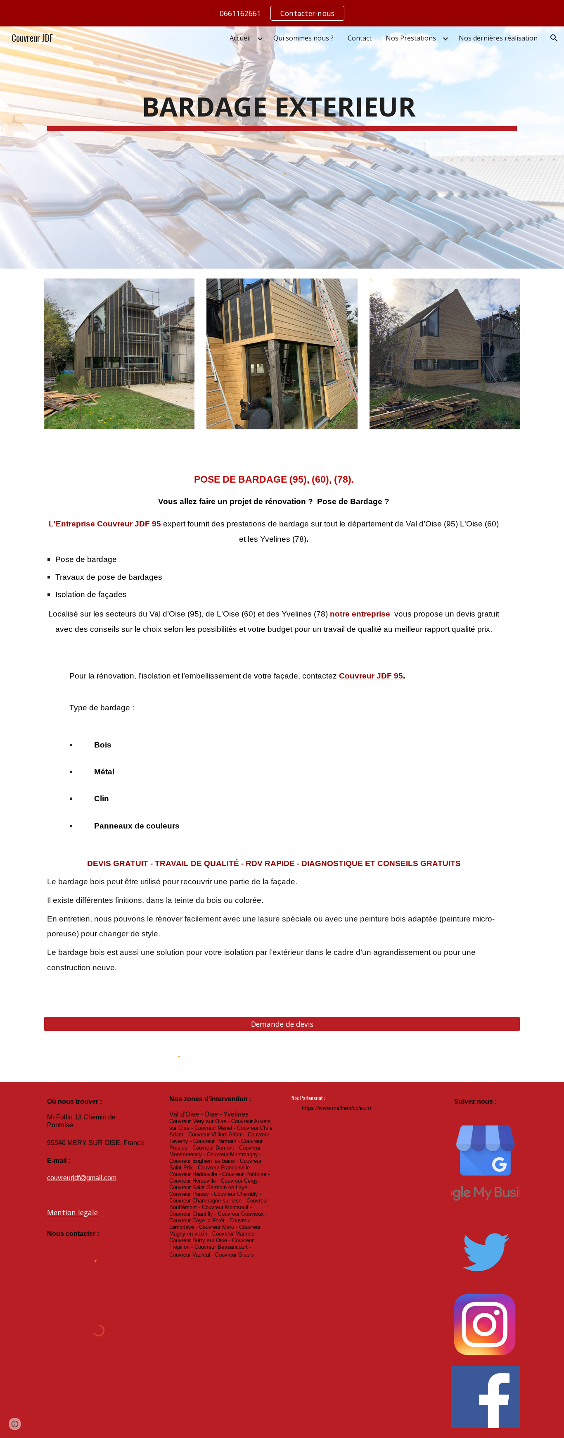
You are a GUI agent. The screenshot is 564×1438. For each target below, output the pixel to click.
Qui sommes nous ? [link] (303, 38)
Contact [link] (360, 38)
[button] (554, 38)
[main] (282, 106)
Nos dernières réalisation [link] (498, 38)
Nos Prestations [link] (411, 38)
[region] (282, 13)
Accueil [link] (240, 38)
